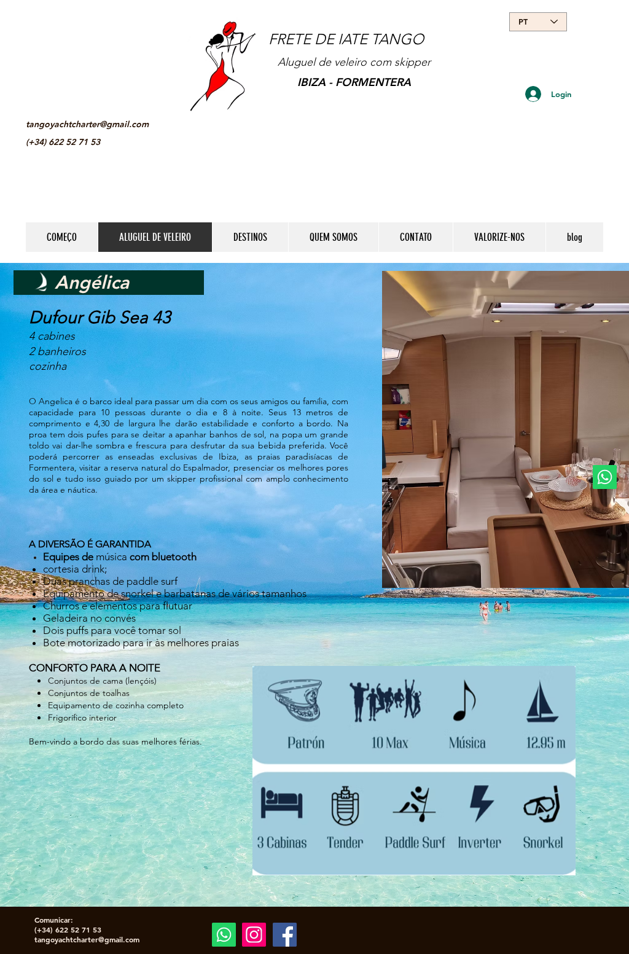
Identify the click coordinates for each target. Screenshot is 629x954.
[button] (414, 770)
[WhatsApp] (605, 477)
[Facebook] (285, 935)
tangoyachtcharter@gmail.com (87, 124)
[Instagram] (254, 935)
